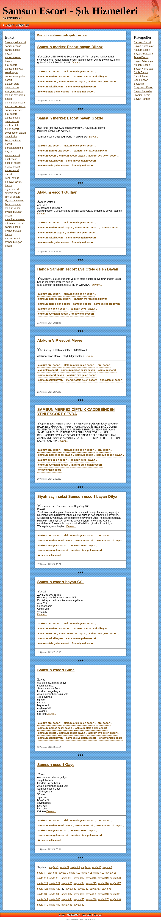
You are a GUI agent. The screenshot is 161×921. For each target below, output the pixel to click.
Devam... (77, 62)
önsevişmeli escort (83, 91)
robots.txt (86, 915)
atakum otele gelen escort (79, 71)
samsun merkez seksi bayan (91, 76)
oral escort (104, 365)
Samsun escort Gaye (55, 764)
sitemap (98, 915)
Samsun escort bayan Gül (60, 582)
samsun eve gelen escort (81, 86)
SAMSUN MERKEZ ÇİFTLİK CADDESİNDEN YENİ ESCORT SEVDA (76, 411)
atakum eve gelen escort (102, 81)
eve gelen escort (48, 370)
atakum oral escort (49, 71)
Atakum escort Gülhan (57, 192)
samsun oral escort (86, 227)
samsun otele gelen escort (54, 303)
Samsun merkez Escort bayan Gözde (70, 118)
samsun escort (47, 81)
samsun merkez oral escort (54, 76)
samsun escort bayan (72, 81)
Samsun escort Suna (56, 670)
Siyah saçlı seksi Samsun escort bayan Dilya (77, 496)
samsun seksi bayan (50, 86)
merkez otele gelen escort (53, 91)
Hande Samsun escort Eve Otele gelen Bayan (77, 269)
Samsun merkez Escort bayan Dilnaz (70, 47)
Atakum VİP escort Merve (59, 340)
